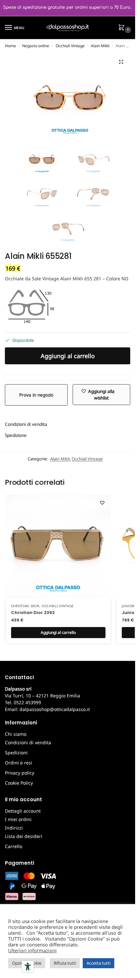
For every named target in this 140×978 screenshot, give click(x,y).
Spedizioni (16, 752)
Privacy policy (19, 773)
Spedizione (16, 435)
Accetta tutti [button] (98, 963)
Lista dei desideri (23, 836)
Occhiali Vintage (70, 46)
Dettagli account (23, 811)
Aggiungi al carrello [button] (58, 632)
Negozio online (35, 46)
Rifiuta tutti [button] (65, 963)
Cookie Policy (19, 783)
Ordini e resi (18, 763)
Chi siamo (15, 734)
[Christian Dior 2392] (58, 547)
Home (10, 46)
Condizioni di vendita (26, 424)
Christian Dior (25, 606)
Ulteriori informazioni (32, 950)
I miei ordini (18, 819)
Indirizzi (14, 828)
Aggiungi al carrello (68, 356)
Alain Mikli (100, 46)
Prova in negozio (36, 395)
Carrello (13, 846)
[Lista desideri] (102, 503)
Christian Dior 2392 (33, 612)
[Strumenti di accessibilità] (27, 966)
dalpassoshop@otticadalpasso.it (55, 709)
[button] (122, 28)
